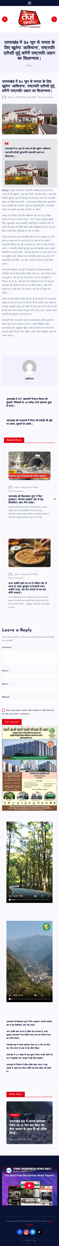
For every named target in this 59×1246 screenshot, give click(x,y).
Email (5, 684)
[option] (29, 1122)
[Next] (50, 1094)
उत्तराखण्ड (19, 97)
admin (11, 97)
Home (29, 66)
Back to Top (31, 1240)
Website (6, 697)
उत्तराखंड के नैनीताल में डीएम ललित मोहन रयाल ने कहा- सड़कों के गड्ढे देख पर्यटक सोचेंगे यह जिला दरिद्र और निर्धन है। (28, 1068)
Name (5, 671)
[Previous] (45, 1094)
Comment (7, 647)
